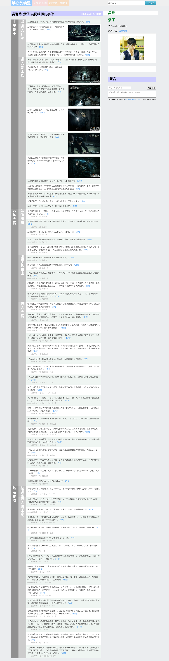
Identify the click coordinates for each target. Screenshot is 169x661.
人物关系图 (40, 3)
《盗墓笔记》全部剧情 (90, 14)
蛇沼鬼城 (14, 494)
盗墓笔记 (123, 31)
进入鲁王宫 (22, 67)
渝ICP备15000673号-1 (133, 99)
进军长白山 (22, 265)
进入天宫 (22, 310)
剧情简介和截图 (58, 3)
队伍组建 (22, 216)
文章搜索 (150, 3)
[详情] (87, 22)
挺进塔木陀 (22, 496)
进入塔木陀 (22, 507)
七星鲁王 (14, 27)
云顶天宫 (14, 216)
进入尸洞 (22, 32)
